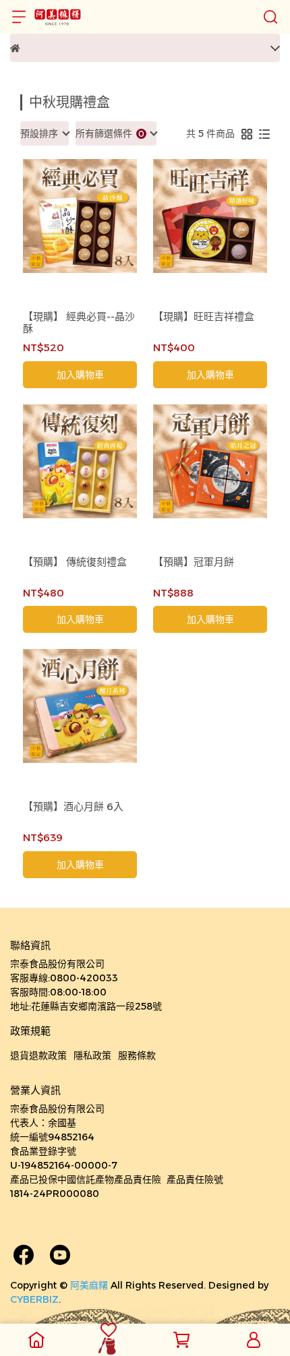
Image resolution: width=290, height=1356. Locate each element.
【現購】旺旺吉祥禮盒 (203, 317)
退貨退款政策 (38, 1055)
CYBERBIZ (34, 1299)
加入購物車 (80, 375)
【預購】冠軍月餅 (193, 562)
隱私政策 (92, 1055)
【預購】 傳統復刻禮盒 (75, 562)
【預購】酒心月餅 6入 (73, 807)
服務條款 (137, 1055)
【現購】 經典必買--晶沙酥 (79, 323)
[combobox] (44, 133)
